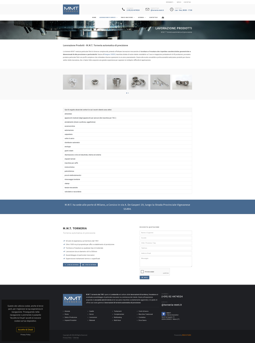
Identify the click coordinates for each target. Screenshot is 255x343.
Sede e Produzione (71, 317)
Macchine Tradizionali (146, 314)
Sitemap (76, 337)
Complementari (119, 314)
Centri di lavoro (144, 311)
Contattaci (187, 2)
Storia (67, 314)
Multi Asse (117, 320)
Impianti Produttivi (70, 320)
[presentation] (194, 82)
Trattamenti (118, 311)
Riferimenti (169, 2)
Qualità (91, 311)
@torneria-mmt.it (172, 304)
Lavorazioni (93, 317)
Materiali (92, 320)
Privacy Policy (25, 335)
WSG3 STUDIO (186, 335)
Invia (145, 277)
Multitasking (118, 317)
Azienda (67, 311)
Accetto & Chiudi (25, 329)
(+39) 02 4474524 (72, 264)
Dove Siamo (143, 320)
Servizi (179, 2)
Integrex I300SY (109, 54)
